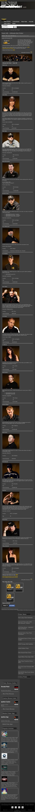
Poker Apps (4, 2)
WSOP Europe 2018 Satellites (25, 644)
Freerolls (3, 5)
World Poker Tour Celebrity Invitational (10, 609)
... (7, 724)
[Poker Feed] (12, 807)
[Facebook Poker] (15, 807)
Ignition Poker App (5, 720)
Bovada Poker (5, 686)
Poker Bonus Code (12, 2)
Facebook (12, 605)
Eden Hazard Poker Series (24, 652)
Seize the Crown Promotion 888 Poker (26, 667)
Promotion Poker (5, 4)
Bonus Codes (4, 3)
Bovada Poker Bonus (6, 690)
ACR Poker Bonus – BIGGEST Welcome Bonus (25, 628)
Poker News (13, 4)
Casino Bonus (16, 21)
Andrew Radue (19, 35)
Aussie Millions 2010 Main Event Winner (25, 610)
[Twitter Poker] (19, 807)
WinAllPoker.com (20, 804)
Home (4, 19)
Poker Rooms (7, 21)
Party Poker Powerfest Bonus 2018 (25, 661)
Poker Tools (24, 21)
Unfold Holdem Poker (23, 648)
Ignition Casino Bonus (4, 705)
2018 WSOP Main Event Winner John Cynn (26, 673)
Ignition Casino (5, 701)
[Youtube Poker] (22, 807)
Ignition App (4, 717)
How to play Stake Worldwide (25, 617)
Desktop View (3, 0)
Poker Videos (7, 23)
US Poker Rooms (13, 3)
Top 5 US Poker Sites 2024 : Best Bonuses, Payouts (25, 622)
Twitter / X (5, 605)
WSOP (13, 23)
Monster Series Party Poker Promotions (25, 633)
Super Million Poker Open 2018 (25, 656)
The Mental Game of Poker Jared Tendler (26, 639)
